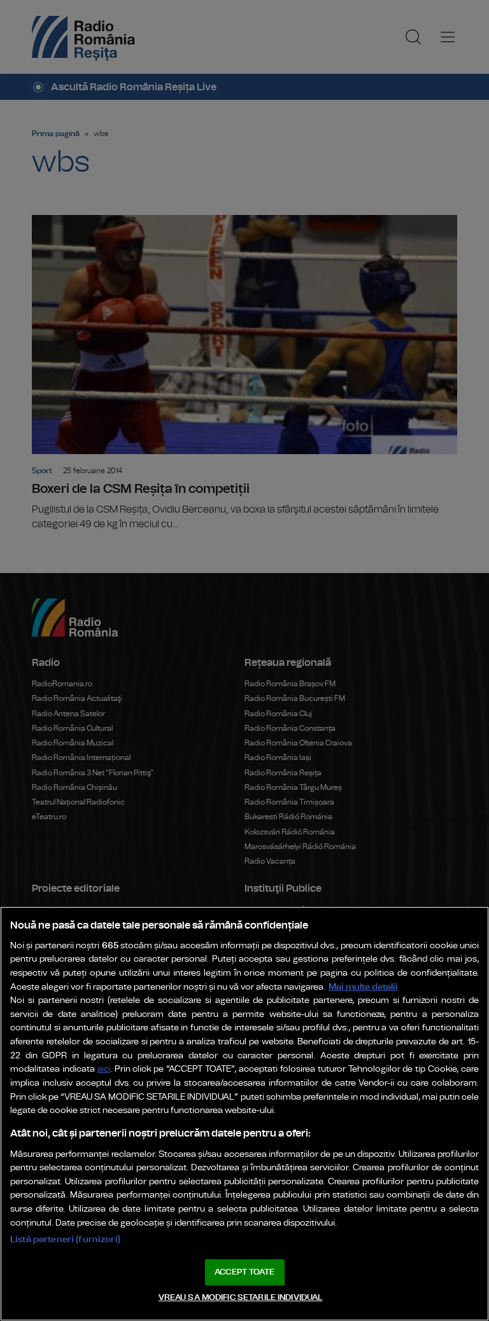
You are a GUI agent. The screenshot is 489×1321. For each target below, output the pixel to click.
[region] (244, 1113)
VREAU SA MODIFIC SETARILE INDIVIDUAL (241, 1298)
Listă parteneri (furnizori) (65, 1239)
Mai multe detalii (363, 987)
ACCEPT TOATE (244, 1272)
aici (103, 1069)
